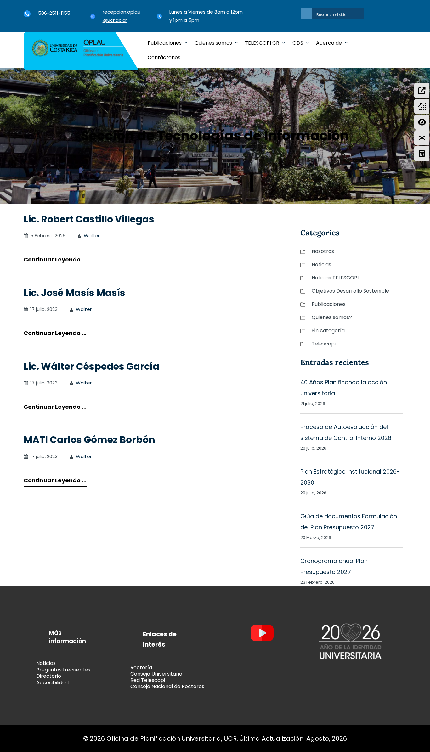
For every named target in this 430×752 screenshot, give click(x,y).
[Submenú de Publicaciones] (186, 42)
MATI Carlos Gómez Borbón (89, 440)
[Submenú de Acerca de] (346, 42)
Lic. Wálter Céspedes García (91, 366)
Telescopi (324, 343)
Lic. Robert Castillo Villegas (89, 219)
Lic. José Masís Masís (74, 293)
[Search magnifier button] (306, 13)
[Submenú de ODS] (307, 42)
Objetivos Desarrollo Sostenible (350, 291)
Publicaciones (329, 304)
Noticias (321, 264)
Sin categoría (328, 330)
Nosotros (323, 251)
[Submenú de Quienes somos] (236, 42)
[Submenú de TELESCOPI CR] (283, 42)
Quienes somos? (332, 317)
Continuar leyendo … (55, 259)
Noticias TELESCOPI (335, 277)
